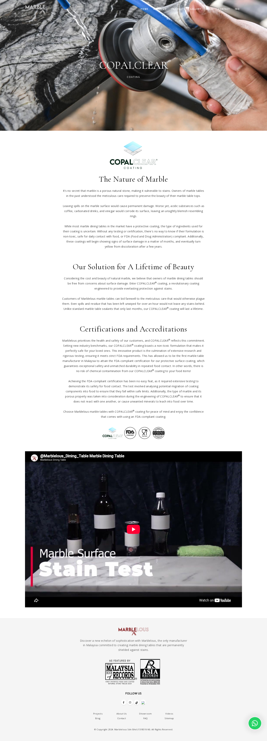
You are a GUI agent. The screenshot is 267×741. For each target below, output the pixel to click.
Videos (169, 713)
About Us (121, 713)
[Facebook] (123, 702)
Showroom (145, 713)
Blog (209, 9)
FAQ (237, 9)
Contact (224, 9)
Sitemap (169, 718)
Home (144, 9)
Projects (97, 713)
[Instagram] (130, 702)
